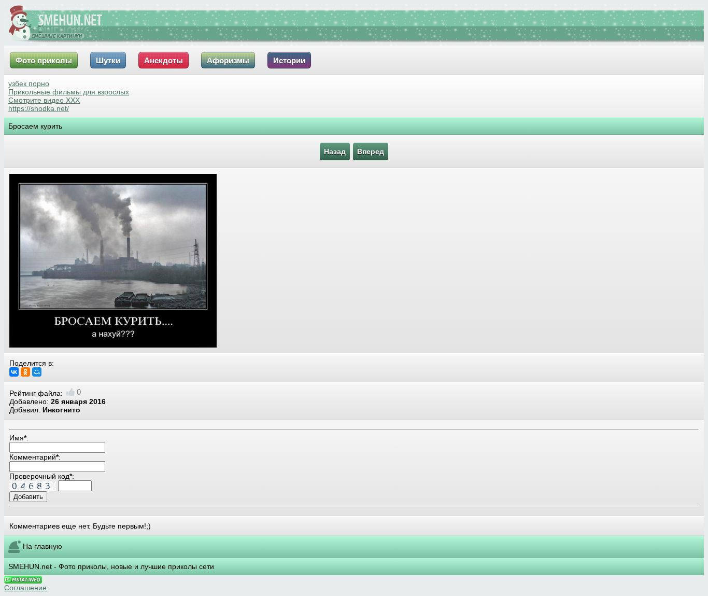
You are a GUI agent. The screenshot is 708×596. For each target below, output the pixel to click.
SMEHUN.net (30, 566)
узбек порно (28, 83)
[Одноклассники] (25, 372)
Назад (335, 151)
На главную (42, 546)
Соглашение (25, 588)
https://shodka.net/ (38, 108)
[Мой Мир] (36, 372)
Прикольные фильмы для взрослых (68, 92)
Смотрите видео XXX (44, 100)
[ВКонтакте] (14, 372)
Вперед (370, 151)
